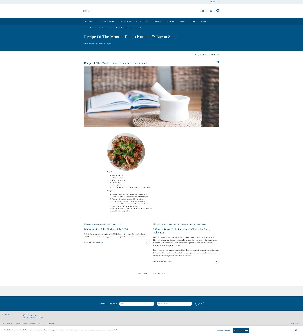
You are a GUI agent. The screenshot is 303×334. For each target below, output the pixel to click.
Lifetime (298, 324)
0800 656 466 (215, 2)
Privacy (32, 324)
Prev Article (144, 273)
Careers (17, 324)
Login (203, 21)
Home (85, 28)
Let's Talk (50, 324)
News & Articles (103, 28)
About (182, 21)
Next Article (159, 273)
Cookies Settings (223, 330)
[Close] (296, 330)
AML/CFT (41, 324)
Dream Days (171, 21)
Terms (24, 324)
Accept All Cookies (241, 330)
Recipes (108, 43)
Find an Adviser (125, 21)
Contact (193, 21)
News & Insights (142, 21)
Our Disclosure (7, 324)
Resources (157, 21)
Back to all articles (209, 55)
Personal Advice (90, 21)
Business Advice (108, 21)
